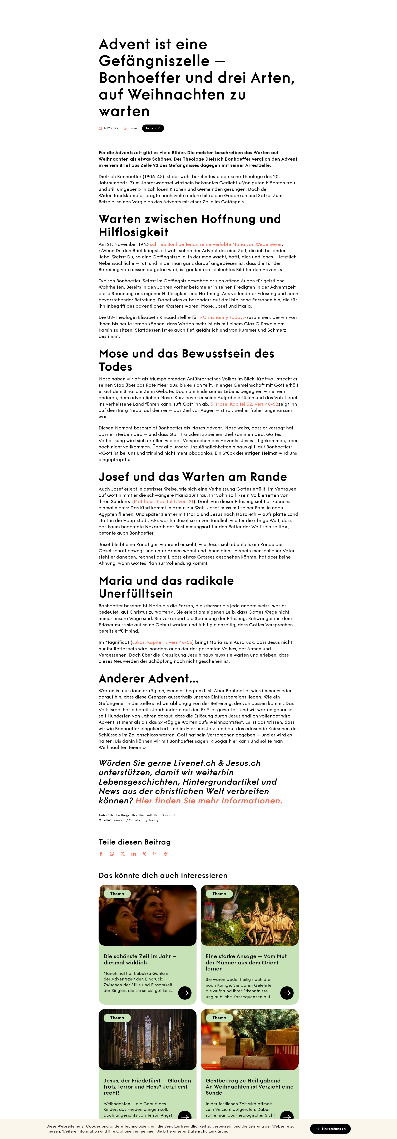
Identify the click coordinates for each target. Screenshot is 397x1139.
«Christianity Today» (222, 317)
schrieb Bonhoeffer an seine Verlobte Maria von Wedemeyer (216, 244)
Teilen (150, 128)
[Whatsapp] (111, 853)
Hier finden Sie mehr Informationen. (209, 800)
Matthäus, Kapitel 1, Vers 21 (164, 501)
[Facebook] (101, 853)
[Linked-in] (133, 853)
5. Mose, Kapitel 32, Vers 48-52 (244, 404)
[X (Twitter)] (122, 853)
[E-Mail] (155, 853)
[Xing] (144, 853)
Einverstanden (334, 1129)
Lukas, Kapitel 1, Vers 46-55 (162, 642)
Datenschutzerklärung (208, 1131)
